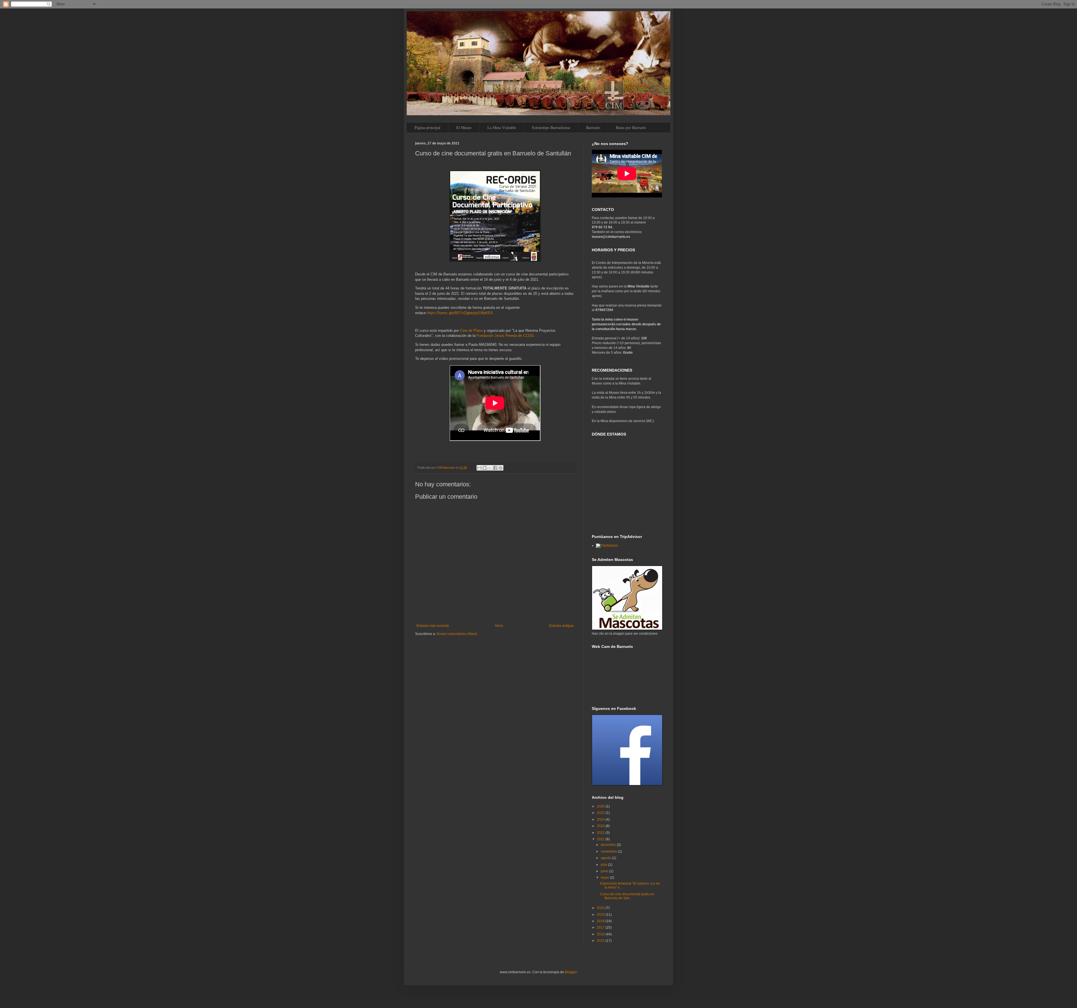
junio (605, 871)
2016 (601, 934)
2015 (601, 941)
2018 (601, 921)
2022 (601, 833)
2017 (601, 927)
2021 (601, 839)
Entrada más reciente (432, 626)
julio (604, 865)
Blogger (571, 972)
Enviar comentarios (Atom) (457, 634)
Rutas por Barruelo (631, 127)
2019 (601, 915)
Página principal (427, 127)
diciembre (609, 845)
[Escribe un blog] (484, 468)
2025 (601, 813)
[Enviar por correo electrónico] (479, 468)
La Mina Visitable (501, 127)
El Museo (463, 127)
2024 (601, 819)
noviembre (609, 851)
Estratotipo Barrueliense (551, 127)
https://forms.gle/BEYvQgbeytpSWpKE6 (460, 313)
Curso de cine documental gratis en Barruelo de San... (627, 896)
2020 (601, 908)
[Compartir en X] (490, 468)
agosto (606, 858)
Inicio (499, 626)
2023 (601, 826)
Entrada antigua (561, 626)
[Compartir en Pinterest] (500, 468)
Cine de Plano (471, 330)
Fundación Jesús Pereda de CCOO (505, 335)
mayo (605, 878)
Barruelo (593, 127)
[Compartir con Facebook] (495, 468)
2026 (601, 806)
